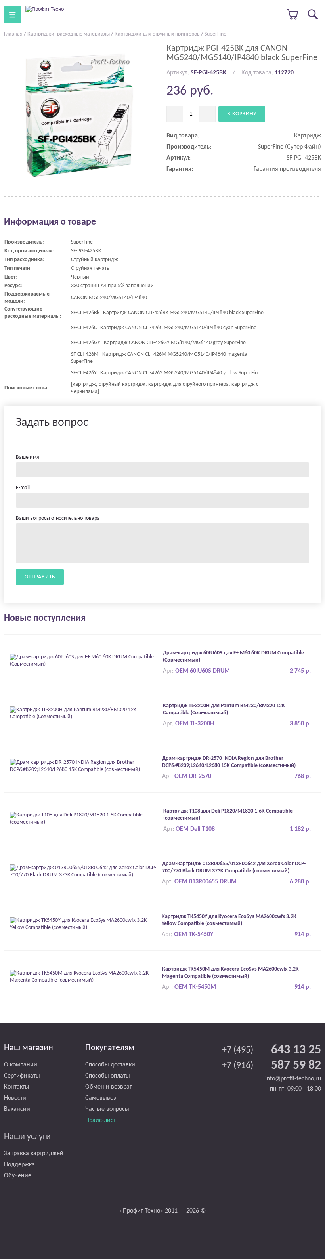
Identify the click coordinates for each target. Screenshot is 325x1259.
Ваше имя (27, 457)
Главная (13, 34)
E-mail (23, 488)
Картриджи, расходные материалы (68, 34)
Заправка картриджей (33, 1153)
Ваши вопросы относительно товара (58, 518)
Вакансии (17, 1109)
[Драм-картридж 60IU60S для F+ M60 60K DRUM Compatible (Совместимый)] (84, 661)
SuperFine (215, 34)
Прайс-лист (100, 1120)
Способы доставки (110, 1065)
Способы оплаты (107, 1076)
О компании (20, 1065)
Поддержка (19, 1165)
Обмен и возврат (108, 1087)
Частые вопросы (107, 1109)
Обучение (17, 1176)
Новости (15, 1098)
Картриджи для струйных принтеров (157, 34)
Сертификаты (22, 1076)
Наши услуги (27, 1136)
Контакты (16, 1087)
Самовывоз (100, 1098)
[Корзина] (293, 14)
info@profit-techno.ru (293, 1079)
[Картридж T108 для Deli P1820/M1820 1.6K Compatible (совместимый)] (84, 819)
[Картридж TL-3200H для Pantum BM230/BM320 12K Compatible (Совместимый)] (84, 713)
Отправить (40, 577)
